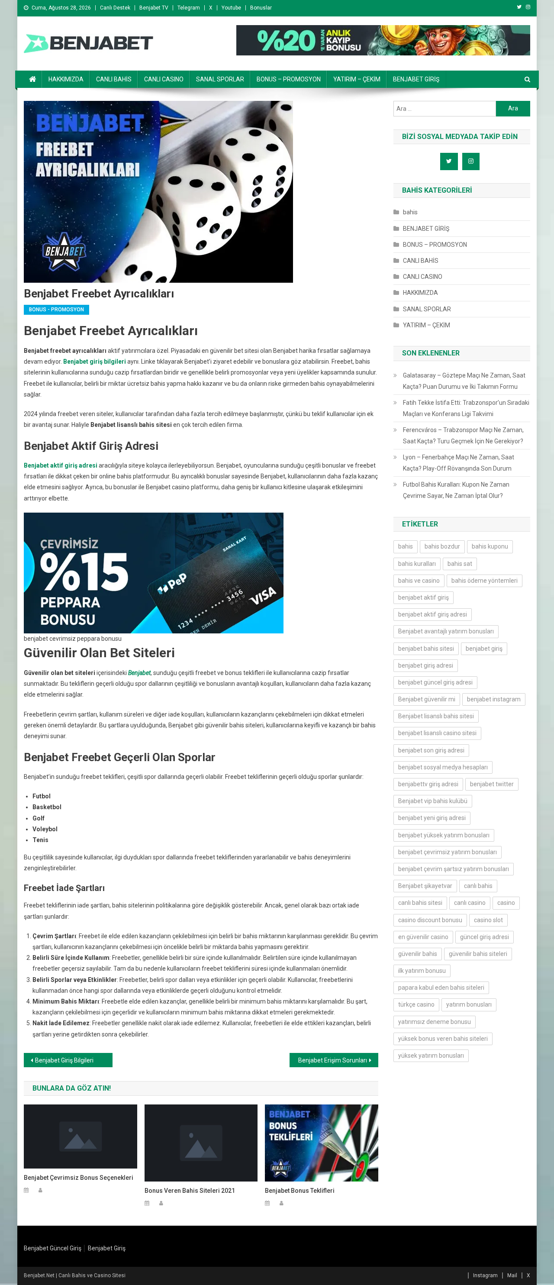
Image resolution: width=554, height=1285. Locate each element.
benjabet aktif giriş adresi (432, 614)
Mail (512, 1275)
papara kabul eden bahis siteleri (441, 987)
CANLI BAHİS (114, 79)
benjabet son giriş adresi (431, 750)
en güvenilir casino (423, 936)
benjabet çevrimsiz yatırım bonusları (447, 852)
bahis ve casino (419, 580)
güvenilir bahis (417, 953)
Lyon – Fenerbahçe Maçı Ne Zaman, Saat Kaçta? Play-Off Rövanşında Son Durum (458, 463)
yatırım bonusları (469, 1004)
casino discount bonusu (430, 920)
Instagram (485, 1275)
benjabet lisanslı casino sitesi (437, 733)
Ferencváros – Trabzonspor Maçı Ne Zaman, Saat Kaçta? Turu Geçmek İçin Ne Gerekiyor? (463, 435)
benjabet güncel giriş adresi (435, 682)
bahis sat (460, 563)
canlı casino (470, 902)
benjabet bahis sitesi (426, 648)
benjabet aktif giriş (423, 597)
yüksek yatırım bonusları (431, 1055)
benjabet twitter (492, 784)
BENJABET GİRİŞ (416, 79)
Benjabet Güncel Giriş (52, 1248)
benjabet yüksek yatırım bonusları (444, 835)
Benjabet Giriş (107, 1248)
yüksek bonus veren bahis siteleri (443, 1038)
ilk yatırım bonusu (422, 970)
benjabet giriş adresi (425, 665)
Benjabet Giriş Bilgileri (64, 1060)
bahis (410, 212)
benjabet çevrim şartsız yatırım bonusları (453, 868)
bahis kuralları (417, 563)
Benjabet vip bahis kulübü (432, 800)
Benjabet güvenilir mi (426, 699)
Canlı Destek (115, 8)
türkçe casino (416, 1004)
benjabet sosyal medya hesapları (443, 767)
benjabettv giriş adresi (428, 784)
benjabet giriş (484, 648)
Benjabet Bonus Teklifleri (300, 1190)
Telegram (188, 8)
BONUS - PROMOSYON (56, 310)
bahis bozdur (442, 546)
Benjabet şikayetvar (425, 885)
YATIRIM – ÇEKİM (356, 79)
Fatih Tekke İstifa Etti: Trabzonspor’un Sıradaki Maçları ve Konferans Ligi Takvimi (466, 408)
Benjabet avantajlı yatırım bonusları (446, 631)
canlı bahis (478, 885)
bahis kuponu (490, 546)
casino (506, 902)
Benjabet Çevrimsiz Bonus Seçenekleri (78, 1177)
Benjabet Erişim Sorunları (332, 1060)
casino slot (488, 920)
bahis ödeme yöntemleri (484, 580)
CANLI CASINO (164, 79)
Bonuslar (261, 8)
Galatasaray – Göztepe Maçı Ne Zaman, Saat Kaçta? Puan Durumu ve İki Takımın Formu (464, 381)
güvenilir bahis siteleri (478, 953)
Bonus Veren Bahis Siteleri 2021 (190, 1190)
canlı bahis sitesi (420, 902)
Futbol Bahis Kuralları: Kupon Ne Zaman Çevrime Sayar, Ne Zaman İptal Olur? (456, 490)
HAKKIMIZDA (66, 79)
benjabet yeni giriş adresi (432, 817)
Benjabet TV (153, 8)
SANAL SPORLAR (220, 79)
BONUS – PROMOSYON (289, 79)
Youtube (231, 8)
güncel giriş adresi (484, 936)
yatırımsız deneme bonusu (434, 1021)
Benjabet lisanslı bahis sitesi (436, 716)
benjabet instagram (494, 699)
